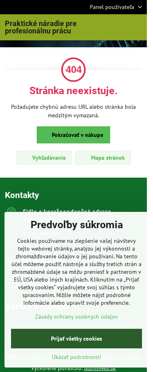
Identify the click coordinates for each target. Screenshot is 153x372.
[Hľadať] (98, 27)
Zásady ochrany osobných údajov (76, 316)
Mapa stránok (107, 157)
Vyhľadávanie (48, 157)
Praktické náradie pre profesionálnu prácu (41, 27)
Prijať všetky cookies (76, 338)
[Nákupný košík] (117, 27)
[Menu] (137, 27)
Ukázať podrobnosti (76, 357)
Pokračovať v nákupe (76, 135)
